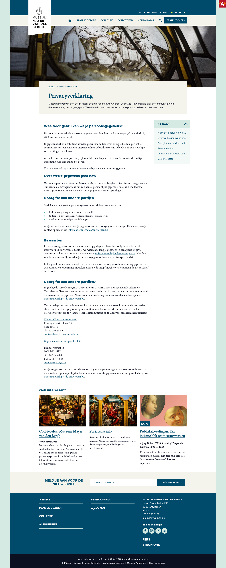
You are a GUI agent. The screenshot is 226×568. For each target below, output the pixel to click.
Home (51, 86)
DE (184, 12)
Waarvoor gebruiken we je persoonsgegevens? (172, 132)
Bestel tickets (176, 20)
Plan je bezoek (86, 20)
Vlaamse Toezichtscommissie (60, 319)
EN (176, 12)
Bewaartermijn (165, 148)
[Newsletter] (158, 531)
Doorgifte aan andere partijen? (172, 153)
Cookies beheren (157, 563)
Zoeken (99, 508)
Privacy (67, 563)
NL (172, 12)
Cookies (77, 563)
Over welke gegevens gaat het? (172, 138)
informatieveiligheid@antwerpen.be (88, 230)
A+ (149, 12)
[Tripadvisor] (164, 531)
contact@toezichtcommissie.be (61, 334)
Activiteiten (125, 20)
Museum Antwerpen (136, 563)
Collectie (107, 20)
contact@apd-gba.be (55, 362)
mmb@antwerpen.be (154, 517)
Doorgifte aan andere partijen (172, 143)
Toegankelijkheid (92, 563)
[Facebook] (145, 531)
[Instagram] (152, 531)
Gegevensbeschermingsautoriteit (62, 341)
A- (140, 12)
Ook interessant (165, 158)
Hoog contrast (159, 12)
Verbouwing (146, 20)
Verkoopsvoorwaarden (113, 563)
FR (180, 12)
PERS (146, 539)
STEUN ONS (151, 545)
